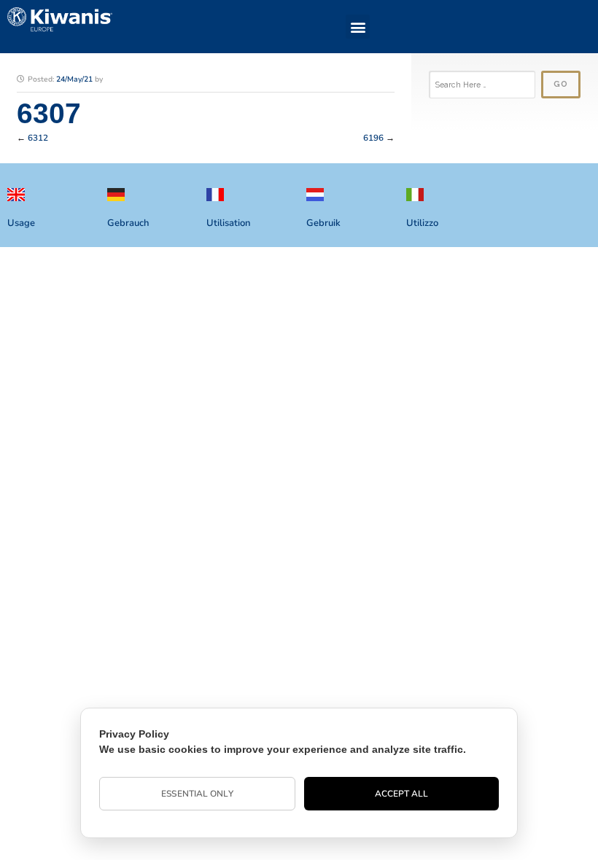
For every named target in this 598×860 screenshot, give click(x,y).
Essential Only (197, 794)
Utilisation (228, 223)
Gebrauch (128, 223)
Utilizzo (422, 223)
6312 (38, 138)
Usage (21, 223)
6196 (373, 138)
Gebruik (323, 223)
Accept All (402, 794)
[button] (358, 27)
